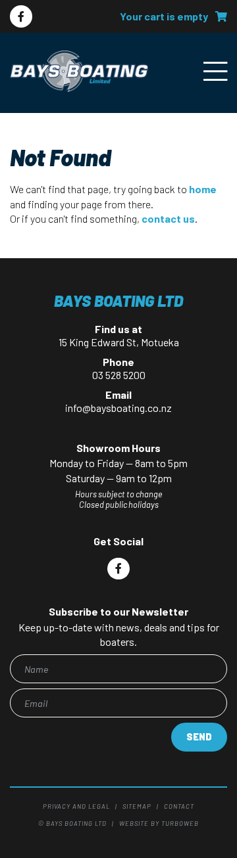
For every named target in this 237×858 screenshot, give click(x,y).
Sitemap (136, 806)
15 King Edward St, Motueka (119, 342)
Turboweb (180, 823)
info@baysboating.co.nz (118, 407)
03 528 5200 (118, 375)
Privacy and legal (76, 806)
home (203, 189)
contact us (168, 218)
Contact (179, 806)
